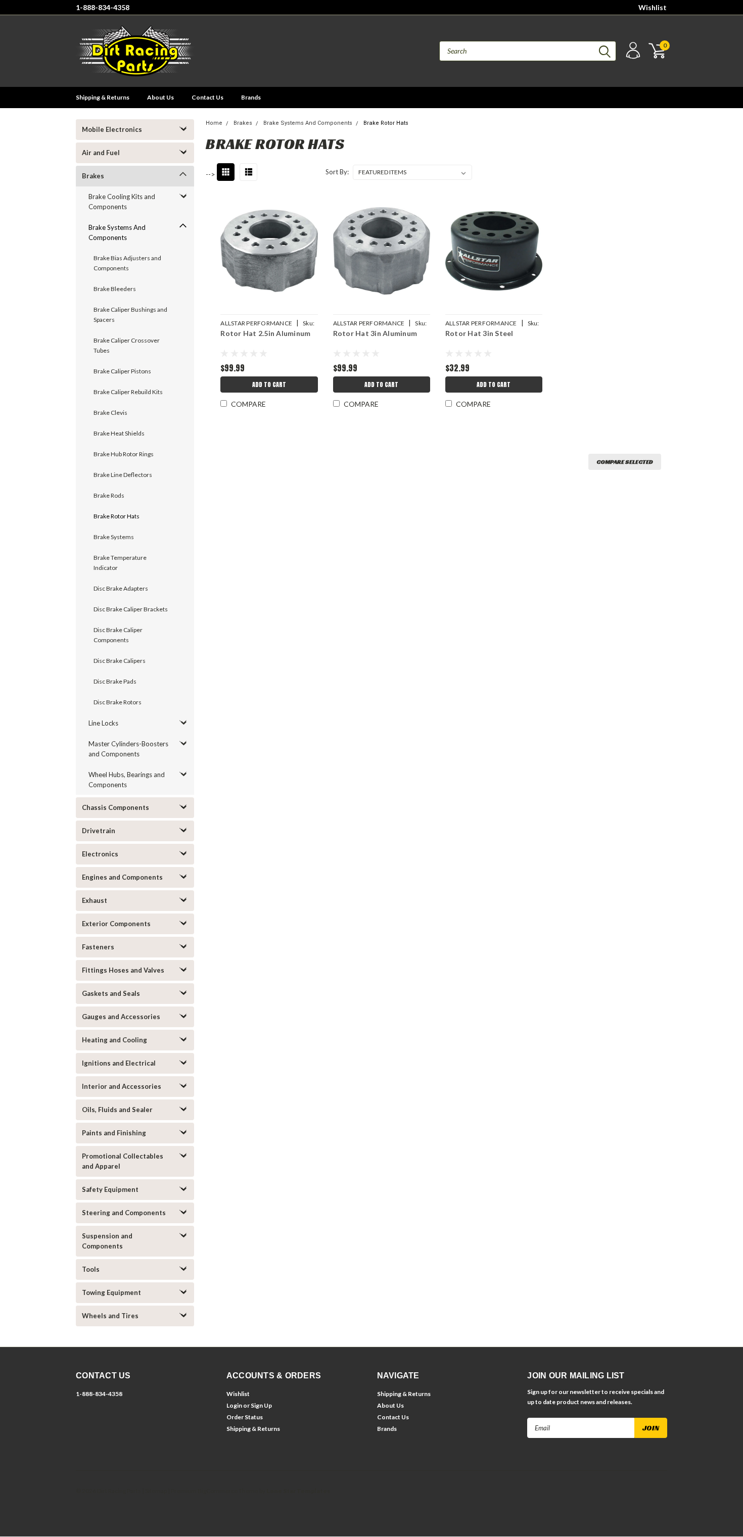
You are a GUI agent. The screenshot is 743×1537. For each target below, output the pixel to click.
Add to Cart (269, 384)
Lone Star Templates (298, 1491)
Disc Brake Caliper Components (118, 635)
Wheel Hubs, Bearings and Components (126, 780)
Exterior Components (116, 924)
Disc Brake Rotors (118, 702)
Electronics (100, 854)
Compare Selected (624, 461)
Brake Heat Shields (119, 433)
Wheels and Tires (110, 1316)
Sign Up (261, 1405)
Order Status (244, 1417)
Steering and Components (124, 1213)
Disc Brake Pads (115, 681)
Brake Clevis (110, 412)
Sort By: (337, 172)
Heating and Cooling (114, 1040)
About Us (160, 97)
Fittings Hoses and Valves (123, 970)
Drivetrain (98, 831)
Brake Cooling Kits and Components (121, 202)
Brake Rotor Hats (117, 516)
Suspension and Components (107, 1241)
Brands (251, 97)
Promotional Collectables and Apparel (122, 1161)
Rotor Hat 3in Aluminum (375, 333)
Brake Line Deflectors (123, 474)
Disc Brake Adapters (121, 588)
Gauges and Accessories (121, 1017)
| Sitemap (154, 1491)
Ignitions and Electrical (119, 1063)
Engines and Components (122, 877)
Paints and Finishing (114, 1133)
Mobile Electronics (112, 129)
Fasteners (98, 947)
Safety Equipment (110, 1189)
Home (214, 123)
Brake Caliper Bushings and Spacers (130, 314)
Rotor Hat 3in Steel (479, 333)
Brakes (93, 176)
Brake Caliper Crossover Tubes (127, 345)
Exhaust (94, 900)
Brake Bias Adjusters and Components (127, 263)
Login (234, 1405)
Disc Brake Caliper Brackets (131, 609)
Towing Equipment (111, 1292)
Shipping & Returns (102, 97)
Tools (91, 1269)
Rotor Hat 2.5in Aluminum (265, 333)
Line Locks (103, 723)
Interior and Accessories (121, 1086)
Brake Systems (114, 537)
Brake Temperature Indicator (120, 562)
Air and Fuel (101, 153)
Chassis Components (115, 807)
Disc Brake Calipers (120, 660)
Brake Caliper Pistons (122, 371)
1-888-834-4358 (102, 7)
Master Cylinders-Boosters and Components (128, 749)
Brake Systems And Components (117, 232)
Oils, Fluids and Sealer (117, 1110)
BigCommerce (218, 1491)
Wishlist (652, 7)
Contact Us (207, 97)
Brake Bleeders (115, 289)
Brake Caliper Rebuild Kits (128, 392)
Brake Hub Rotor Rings (124, 454)
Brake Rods (109, 495)
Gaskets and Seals (111, 993)
